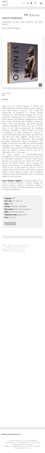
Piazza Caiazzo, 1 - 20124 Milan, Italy (16, 442)
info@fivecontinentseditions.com (22, 444)
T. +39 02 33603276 (34, 442)
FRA (3, 95)
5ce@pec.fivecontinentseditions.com (15, 446)
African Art (5, 99)
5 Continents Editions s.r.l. (16, 440)
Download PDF (10, 223)
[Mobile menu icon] (41, 3)
